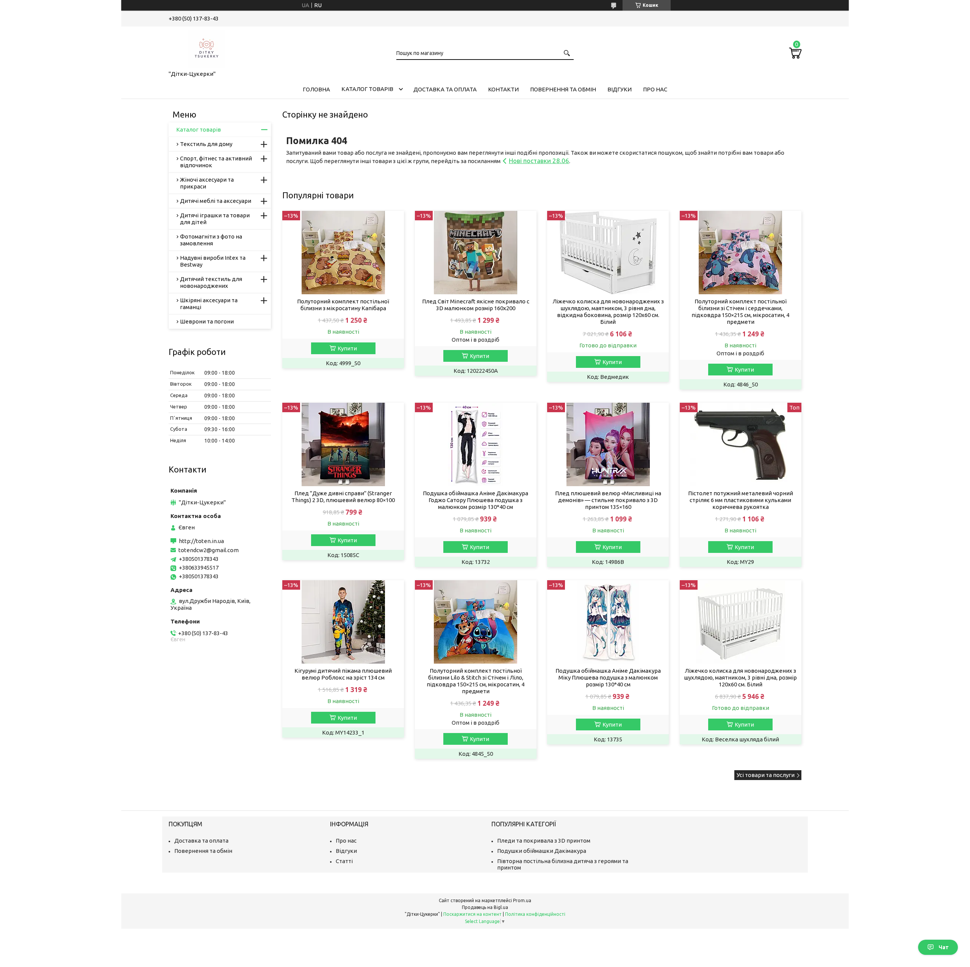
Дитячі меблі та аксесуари (215, 201)
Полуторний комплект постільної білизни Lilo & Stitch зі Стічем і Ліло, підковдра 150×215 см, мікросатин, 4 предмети (475, 680)
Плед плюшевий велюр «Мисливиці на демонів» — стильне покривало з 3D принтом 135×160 (608, 500)
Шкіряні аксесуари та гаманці (209, 303)
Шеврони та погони (207, 321)
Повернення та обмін (563, 89)
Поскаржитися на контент (472, 914)
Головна (316, 89)
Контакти (503, 89)
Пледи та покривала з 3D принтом (543, 840)
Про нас (655, 89)
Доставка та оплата (445, 89)
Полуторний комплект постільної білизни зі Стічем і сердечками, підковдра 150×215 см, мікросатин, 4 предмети (740, 311)
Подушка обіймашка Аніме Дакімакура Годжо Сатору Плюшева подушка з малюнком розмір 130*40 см (475, 500)
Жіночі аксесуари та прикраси (207, 183)
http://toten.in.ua (201, 541)
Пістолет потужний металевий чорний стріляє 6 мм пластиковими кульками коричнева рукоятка (740, 500)
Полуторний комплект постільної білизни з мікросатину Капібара (343, 304)
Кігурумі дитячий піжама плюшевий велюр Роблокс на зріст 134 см (343, 674)
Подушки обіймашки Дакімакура (541, 851)
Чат (944, 947)
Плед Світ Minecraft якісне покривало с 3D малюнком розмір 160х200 (475, 304)
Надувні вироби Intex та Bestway (213, 261)
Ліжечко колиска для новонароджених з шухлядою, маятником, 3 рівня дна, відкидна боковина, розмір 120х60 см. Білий (608, 311)
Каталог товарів (367, 89)
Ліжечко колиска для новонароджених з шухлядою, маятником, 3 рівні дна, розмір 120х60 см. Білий (740, 677)
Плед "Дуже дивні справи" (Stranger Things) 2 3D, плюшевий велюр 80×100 (343, 496)
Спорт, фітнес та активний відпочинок (216, 161)
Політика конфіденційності (535, 914)
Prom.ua (522, 900)
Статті (344, 861)
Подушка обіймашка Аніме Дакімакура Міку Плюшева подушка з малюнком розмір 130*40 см (608, 677)
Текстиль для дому (206, 144)
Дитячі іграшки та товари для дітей (215, 218)
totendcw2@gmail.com (208, 550)
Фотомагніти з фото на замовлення (211, 239)
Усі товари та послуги (766, 775)
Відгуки (619, 89)
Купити (347, 348)
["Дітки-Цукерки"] (206, 47)
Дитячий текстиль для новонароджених (211, 282)
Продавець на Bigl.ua (485, 907)
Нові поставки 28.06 (539, 160)
